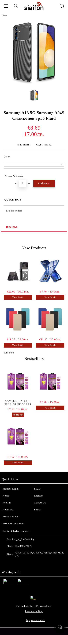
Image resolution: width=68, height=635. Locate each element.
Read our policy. (34, 611)
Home (4, 16)
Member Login (11, 488)
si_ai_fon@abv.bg (24, 539)
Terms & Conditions (13, 523)
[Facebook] (6, 563)
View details (18, 297)
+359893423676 (23, 546)
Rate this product (14, 211)
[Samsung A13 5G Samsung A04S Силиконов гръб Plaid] (34, 84)
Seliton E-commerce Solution (34, 631)
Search (37, 509)
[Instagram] (14, 563)
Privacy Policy (10, 516)
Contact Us (40, 502)
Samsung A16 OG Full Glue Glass (18, 402)
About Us (8, 509)
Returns (7, 502)
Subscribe (8, 352)
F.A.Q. (37, 488)
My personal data (35, 620)
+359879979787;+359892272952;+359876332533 (39, 554)
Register (38, 495)
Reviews (12, 226)
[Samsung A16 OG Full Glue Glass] (17, 382)
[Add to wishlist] (59, 174)
